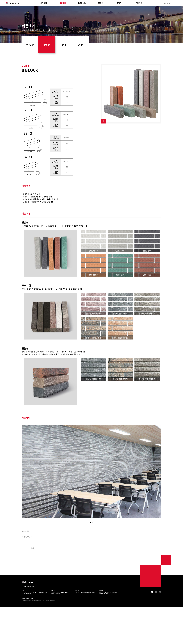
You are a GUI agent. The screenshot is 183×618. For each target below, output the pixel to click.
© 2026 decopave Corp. (27, 598)
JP (170, 3)
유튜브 (156, 592)
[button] (158, 471)
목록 (33, 548)
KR (165, 3)
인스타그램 (160, 592)
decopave (12, 3)
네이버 (152, 592)
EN (167, 3)
